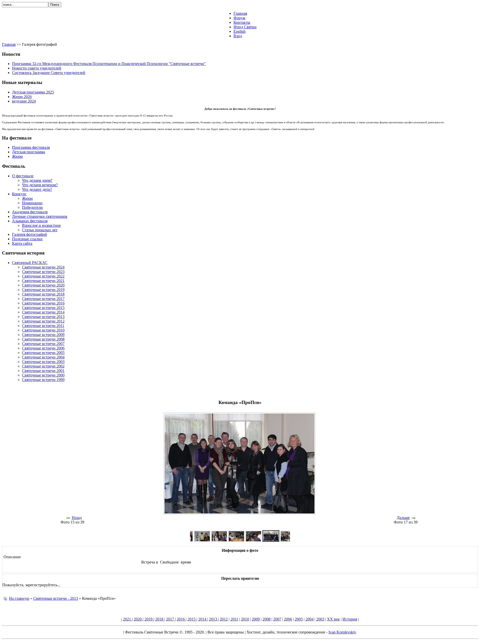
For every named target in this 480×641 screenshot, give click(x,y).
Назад (77, 518)
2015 (192, 619)
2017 (170, 619)
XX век (333, 619)
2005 (299, 619)
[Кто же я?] (219, 540)
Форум (239, 18)
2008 (266, 619)
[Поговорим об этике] (288, 540)
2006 (288, 619)
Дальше (403, 518)
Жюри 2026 (22, 96)
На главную (19, 598)
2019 (149, 619)
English (240, 31)
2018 (159, 619)
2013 (213, 619)
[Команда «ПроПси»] (270, 540)
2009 (256, 619)
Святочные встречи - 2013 (55, 598)
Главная (240, 13)
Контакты (242, 22)
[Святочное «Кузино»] (236, 540)
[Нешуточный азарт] (254, 540)
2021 (127, 619)
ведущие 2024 (24, 101)
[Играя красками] (202, 540)
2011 (234, 619)
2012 (224, 619)
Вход (238, 36)
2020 (138, 619)
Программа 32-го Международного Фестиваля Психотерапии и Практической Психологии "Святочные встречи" (109, 64)
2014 (202, 619)
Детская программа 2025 (33, 92)
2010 (245, 619)
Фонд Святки (245, 27)
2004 (310, 619)
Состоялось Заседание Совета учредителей (48, 72)
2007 (277, 619)
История (349, 619)
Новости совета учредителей (36, 68)
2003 (320, 619)
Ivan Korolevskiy (342, 632)
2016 (181, 619)
